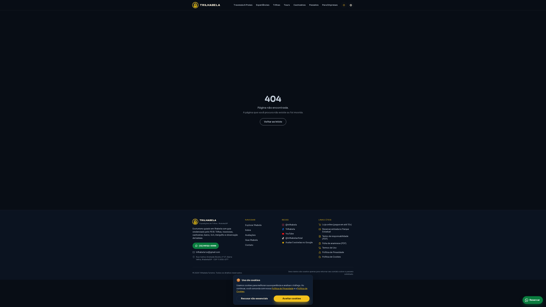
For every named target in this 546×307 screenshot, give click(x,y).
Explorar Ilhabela (253, 225)
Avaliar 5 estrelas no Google (299, 242)
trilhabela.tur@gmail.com (208, 252)
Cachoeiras (299, 5)
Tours (287, 5)
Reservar (535, 300)
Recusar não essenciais (254, 298)
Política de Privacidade (333, 252)
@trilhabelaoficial (294, 238)
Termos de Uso (329, 248)
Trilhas (276, 5)
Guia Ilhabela (251, 240)
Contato (249, 245)
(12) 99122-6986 (207, 245)
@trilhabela (291, 225)
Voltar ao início (273, 121)
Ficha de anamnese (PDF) (334, 243)
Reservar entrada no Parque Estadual (335, 230)
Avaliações (250, 235)
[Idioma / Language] (350, 5)
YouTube (290, 234)
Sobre (248, 230)
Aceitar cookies (292, 298)
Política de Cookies (331, 257)
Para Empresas (330, 5)
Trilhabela (290, 229)
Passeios (313, 5)
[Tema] (344, 5)
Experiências (262, 5)
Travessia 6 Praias (243, 5)
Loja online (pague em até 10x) (337, 224)
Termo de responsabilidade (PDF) (335, 237)
